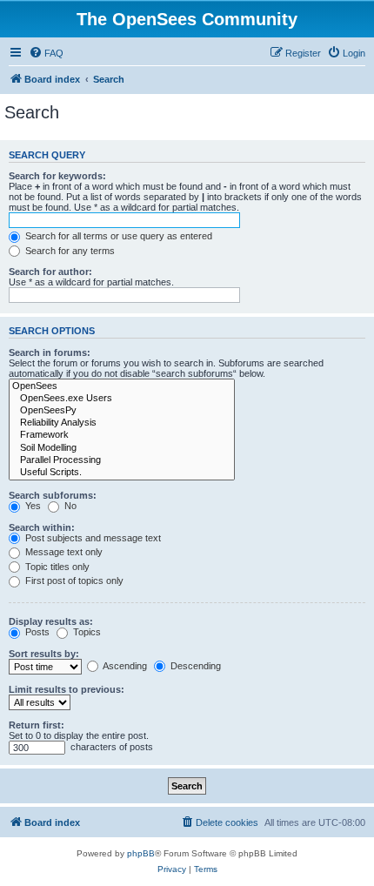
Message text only (63, 552)
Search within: (42, 527)
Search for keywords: (57, 176)
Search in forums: (49, 352)
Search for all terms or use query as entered (117, 236)
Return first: (36, 725)
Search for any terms (69, 250)
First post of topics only (73, 580)
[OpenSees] (121, 386)
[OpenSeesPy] (121, 411)
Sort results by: (44, 653)
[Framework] (121, 435)
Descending (194, 666)
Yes (32, 505)
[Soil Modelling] (121, 448)
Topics (85, 632)
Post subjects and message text (92, 538)
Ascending (124, 666)
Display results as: (51, 621)
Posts (36, 632)
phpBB (141, 853)
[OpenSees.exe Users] (121, 399)
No (69, 505)
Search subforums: (53, 495)
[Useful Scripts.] (121, 472)
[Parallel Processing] (121, 460)
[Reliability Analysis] (121, 423)
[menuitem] (46, 53)
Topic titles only (56, 566)
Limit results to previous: (66, 689)
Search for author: (50, 271)
